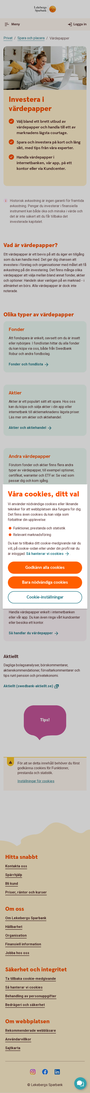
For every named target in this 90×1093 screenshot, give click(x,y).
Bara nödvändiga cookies (45, 582)
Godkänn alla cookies (45, 567)
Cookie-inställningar (45, 597)
